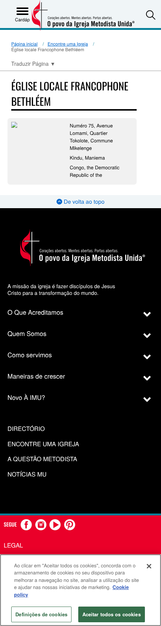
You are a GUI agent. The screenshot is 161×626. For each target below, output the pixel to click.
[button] (150, 14)
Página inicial (24, 44)
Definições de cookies (41, 614)
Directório (26, 429)
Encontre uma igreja (43, 444)
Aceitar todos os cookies (111, 614)
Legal (13, 545)
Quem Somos (26, 333)
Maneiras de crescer (36, 375)
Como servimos (29, 354)
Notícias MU (26, 474)
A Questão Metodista (42, 459)
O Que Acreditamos (35, 312)
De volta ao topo (83, 202)
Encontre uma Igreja (68, 44)
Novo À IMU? (26, 397)
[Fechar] (149, 566)
